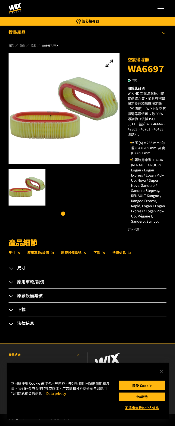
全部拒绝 (142, 397)
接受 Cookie (142, 385)
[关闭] (161, 371)
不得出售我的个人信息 (142, 407)
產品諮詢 (14, 354)
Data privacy (56, 393)
